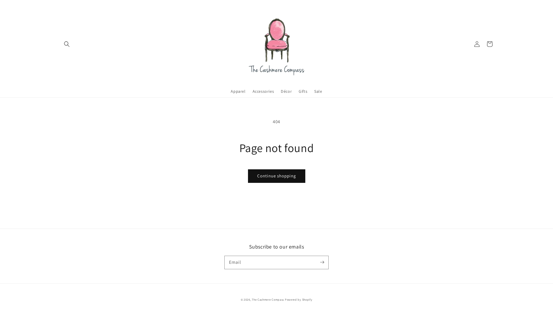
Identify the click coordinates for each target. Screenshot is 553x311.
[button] (66, 44)
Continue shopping (276, 176)
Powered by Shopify (299, 299)
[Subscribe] (322, 262)
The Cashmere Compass (268, 299)
